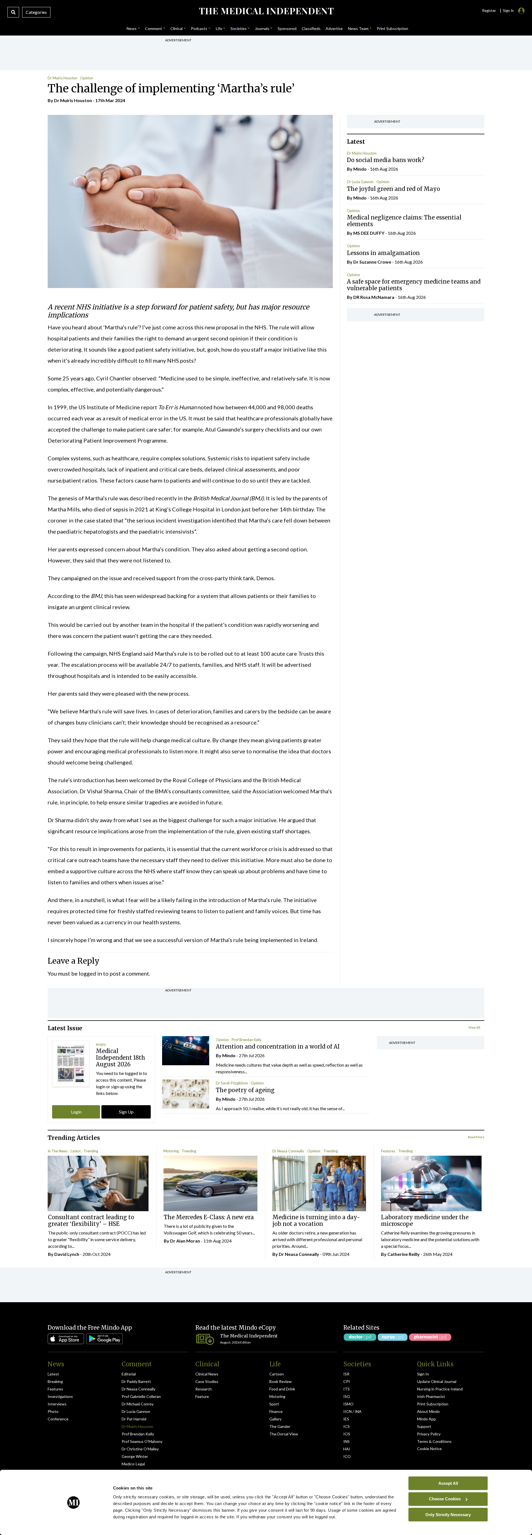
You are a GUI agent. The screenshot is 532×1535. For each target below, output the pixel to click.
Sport (274, 1404)
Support (424, 1426)
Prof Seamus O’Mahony (142, 1441)
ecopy (101, 1044)
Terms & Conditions (434, 1441)
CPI (346, 1381)
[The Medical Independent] (266, 11)
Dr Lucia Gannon (360, 182)
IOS (346, 1434)
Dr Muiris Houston (62, 78)
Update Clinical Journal (436, 1381)
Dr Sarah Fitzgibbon (232, 1083)
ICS (346, 1426)
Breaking (55, 1381)
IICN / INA (352, 1411)
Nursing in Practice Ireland (440, 1389)
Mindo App (426, 1419)
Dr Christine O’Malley (140, 1448)
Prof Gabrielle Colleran (141, 1396)
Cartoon (276, 1374)
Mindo (360, 168)
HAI (346, 1448)
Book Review (280, 1381)
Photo (53, 1411)
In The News (58, 1151)
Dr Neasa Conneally (288, 1151)
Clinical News (206, 1374)
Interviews (57, 1404)
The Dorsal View (283, 1434)
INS (346, 1441)
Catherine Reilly (403, 1254)
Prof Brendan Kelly (247, 1039)
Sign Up (126, 1111)
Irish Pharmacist (431, 1396)
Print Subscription (432, 1404)
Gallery (275, 1419)
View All (474, 1027)
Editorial (129, 1374)
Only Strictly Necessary (448, 1514)
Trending (91, 1151)
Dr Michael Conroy (138, 1404)
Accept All (448, 1483)
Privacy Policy (429, 1434)
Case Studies (206, 1381)
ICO (347, 1456)
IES (346, 1419)
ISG (346, 1396)
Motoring (171, 1151)
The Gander (279, 1426)
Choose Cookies (445, 1498)
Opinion (86, 78)
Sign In (423, 1374)
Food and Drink (282, 1389)
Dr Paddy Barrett (136, 1381)
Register (489, 10)
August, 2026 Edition (235, 1342)
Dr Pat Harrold (134, 1419)
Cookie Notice (429, 1448)
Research (203, 1389)
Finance (276, 1411)
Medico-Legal (133, 1463)
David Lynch (66, 1254)
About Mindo (428, 1411)
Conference (58, 1419)
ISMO (348, 1404)
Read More (476, 1137)
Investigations (60, 1396)
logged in (90, 973)
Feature (202, 1396)
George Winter (135, 1456)
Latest (76, 1151)
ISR (346, 1374)
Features (388, 1151)
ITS (346, 1389)
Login (76, 1111)
